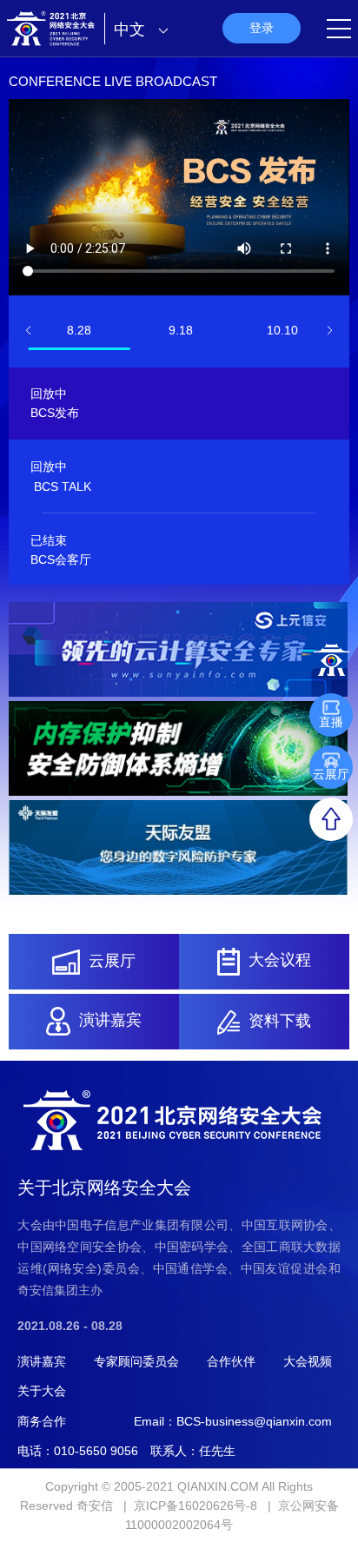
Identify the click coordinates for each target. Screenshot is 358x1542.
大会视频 (307, 1361)
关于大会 (41, 1391)
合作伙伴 (231, 1361)
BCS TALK (62, 486)
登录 (261, 28)
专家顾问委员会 (136, 1361)
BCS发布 (54, 413)
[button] (28, 330)
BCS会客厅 (60, 559)
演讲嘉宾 (41, 1361)
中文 (131, 29)
